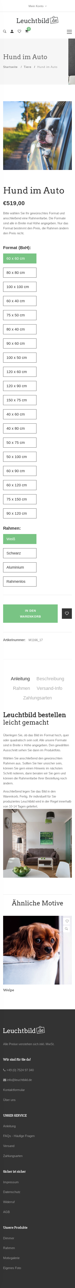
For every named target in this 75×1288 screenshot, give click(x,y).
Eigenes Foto (12, 1268)
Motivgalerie (11, 1258)
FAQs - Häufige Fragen (19, 1136)
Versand (8, 1146)
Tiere (27, 67)
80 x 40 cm (15, 329)
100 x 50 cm (16, 358)
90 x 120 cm (16, 513)
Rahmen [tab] (21, 688)
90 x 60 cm (15, 343)
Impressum (11, 1182)
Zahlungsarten (12, 1156)
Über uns (9, 1100)
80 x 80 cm (15, 273)
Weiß (10, 539)
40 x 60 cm (15, 414)
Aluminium (15, 567)
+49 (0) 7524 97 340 (20, 1070)
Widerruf (9, 1202)
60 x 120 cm (16, 485)
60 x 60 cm (15, 258)
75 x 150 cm (16, 499)
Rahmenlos (15, 581)
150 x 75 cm (16, 400)
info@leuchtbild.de (19, 1080)
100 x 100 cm (17, 287)
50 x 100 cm (16, 457)
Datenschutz (11, 1192)
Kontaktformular (14, 1090)
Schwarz (13, 553)
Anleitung (9, 1126)
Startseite (10, 67)
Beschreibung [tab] (50, 678)
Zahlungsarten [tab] (37, 697)
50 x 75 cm (15, 443)
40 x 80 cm (15, 428)
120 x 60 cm (16, 372)
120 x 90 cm (16, 386)
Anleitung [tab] (20, 678)
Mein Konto (36, 6)
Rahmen (9, 1248)
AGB (6, 1212)
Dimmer (8, 1238)
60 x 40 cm (15, 301)
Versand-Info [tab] (49, 688)
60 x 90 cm (15, 471)
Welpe (8, 990)
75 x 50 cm (15, 315)
